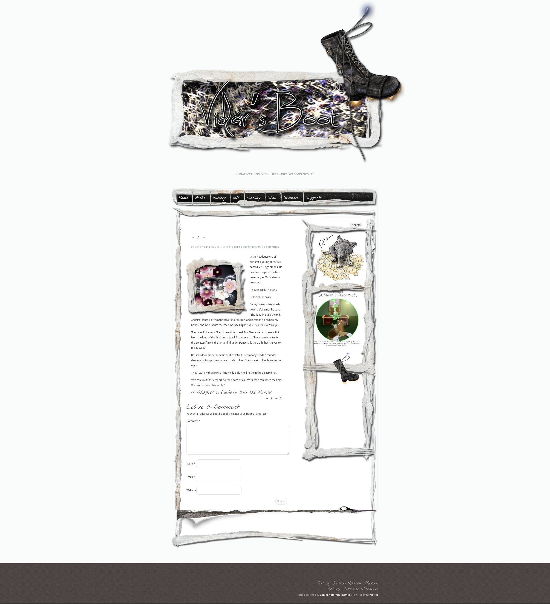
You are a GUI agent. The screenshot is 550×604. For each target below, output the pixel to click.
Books (200, 197)
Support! (313, 197)
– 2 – (271, 398)
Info (236, 197)
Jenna (206, 246)
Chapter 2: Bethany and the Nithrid (234, 392)
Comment (193, 421)
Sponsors (291, 197)
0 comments (271, 246)
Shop (272, 197)
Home (183, 197)
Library (254, 197)
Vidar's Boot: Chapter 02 (246, 246)
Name (191, 463)
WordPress (372, 594)
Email (190, 477)
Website (191, 490)
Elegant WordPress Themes (335, 594)
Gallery (219, 197)
